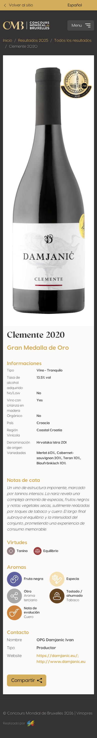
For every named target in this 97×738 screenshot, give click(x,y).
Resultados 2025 (33, 40)
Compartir (23, 680)
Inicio (7, 40)
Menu (77, 25)
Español (75, 5)
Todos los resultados (73, 40)
